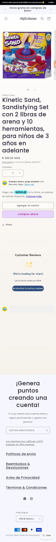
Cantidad (7, 167)
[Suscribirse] (46, 430)
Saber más (29, 184)
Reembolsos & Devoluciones (18, 466)
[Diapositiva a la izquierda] (21, 89)
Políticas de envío (21, 454)
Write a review (27, 360)
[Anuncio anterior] (5, 9)
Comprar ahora (28, 214)
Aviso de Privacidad (23, 477)
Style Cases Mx (21, 535)
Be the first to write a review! (28, 288)
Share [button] (9, 224)
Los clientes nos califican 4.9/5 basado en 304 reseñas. (24, 443)
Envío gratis (7, 162)
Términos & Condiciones (26, 487)
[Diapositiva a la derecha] (34, 89)
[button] (6, 18)
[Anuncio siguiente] (50, 9)
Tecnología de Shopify (39, 535)
